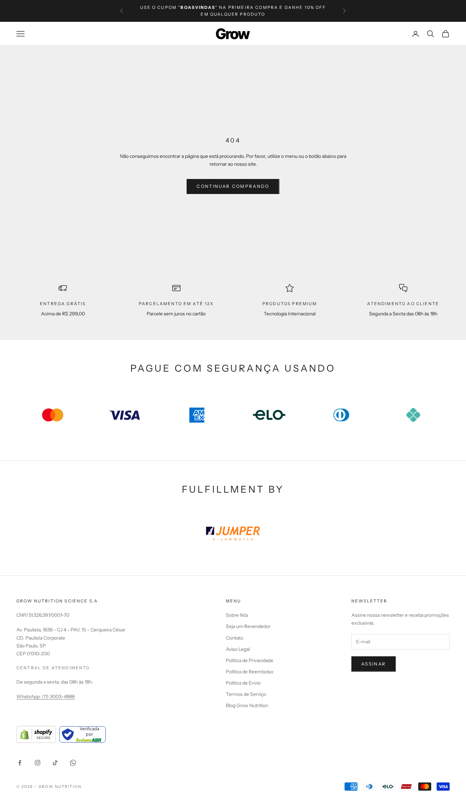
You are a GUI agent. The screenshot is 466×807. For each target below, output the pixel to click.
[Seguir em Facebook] (19, 762)
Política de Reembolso (249, 672)
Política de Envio (243, 683)
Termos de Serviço (246, 694)
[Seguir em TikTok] (55, 762)
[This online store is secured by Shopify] (36, 734)
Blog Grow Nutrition (247, 705)
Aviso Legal (238, 649)
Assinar (373, 664)
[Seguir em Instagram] (37, 762)
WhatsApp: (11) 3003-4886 (45, 696)
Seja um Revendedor (248, 626)
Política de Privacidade (249, 660)
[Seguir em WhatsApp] (73, 762)
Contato (234, 638)
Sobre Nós (237, 615)
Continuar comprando (232, 186)
